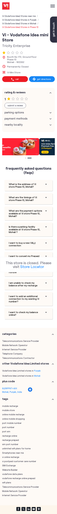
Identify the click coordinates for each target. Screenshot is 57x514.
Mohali (37, 375)
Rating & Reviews (15, 92)
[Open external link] (53, 41)
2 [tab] (28, 158)
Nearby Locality (14, 124)
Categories (9, 333)
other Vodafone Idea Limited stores (25, 363)
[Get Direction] (30, 391)
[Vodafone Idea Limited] (6, 6)
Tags (5, 398)
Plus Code (8, 381)
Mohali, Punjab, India (12, 392)
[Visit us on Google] (18, 509)
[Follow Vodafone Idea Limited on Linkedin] (28, 509)
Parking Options (14, 112)
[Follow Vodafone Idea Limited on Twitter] (23, 509)
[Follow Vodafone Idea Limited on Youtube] (33, 509)
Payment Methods (16, 118)
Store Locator (32, 266)
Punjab (37, 370)
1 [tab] (26, 158)
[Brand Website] (39, 509)
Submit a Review (15, 105)
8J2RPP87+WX (9, 388)
